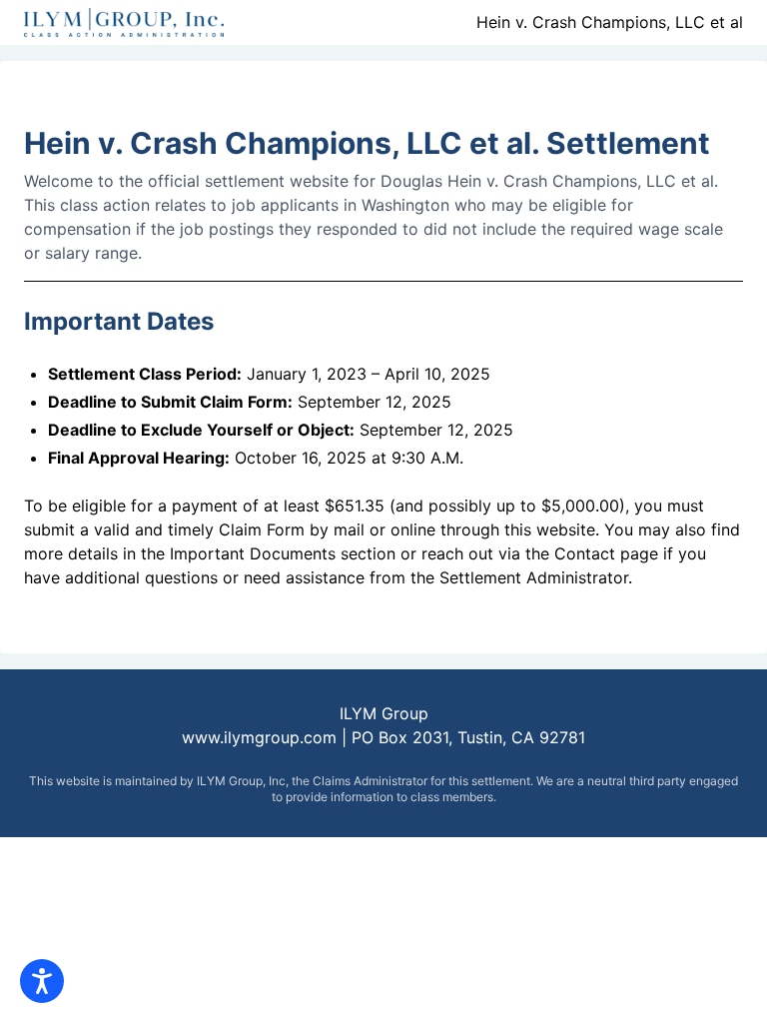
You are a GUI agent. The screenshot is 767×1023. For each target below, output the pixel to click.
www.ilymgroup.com (262, 737)
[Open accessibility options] (42, 981)
